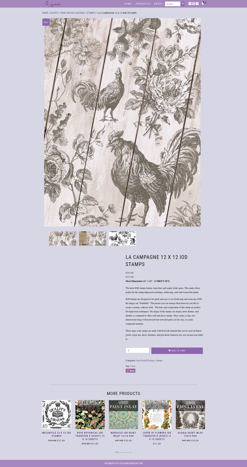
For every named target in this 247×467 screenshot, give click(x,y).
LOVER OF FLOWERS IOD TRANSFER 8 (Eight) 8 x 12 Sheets (123, 436)
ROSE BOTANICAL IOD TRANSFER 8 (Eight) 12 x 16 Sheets (56, 436)
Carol (132, 365)
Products (143, 3)
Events (54, 13)
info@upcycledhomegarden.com (123, 463)
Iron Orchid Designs (73, 13)
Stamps (91, 13)
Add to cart (179, 351)
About (158, 3)
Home (128, 3)
